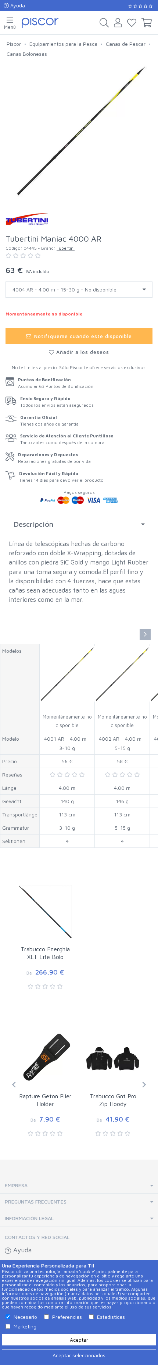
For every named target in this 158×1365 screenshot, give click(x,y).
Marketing (25, 1326)
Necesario (25, 1317)
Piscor (14, 44)
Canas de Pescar (126, 44)
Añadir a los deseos (81, 352)
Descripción (33, 524)
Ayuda (17, 5)
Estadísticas (111, 1317)
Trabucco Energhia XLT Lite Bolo (45, 953)
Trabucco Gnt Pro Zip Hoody (113, 1100)
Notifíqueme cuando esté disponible (82, 336)
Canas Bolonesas (27, 54)
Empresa (16, 1185)
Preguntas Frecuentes (36, 1201)
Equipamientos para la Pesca (63, 44)
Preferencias (67, 1317)
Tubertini (66, 248)
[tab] (79, 524)
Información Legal (29, 1218)
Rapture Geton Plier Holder (45, 1100)
